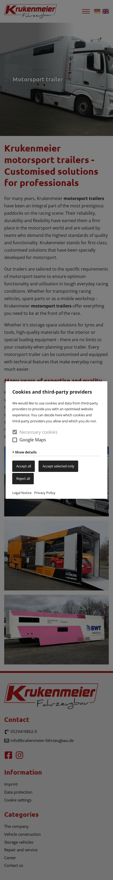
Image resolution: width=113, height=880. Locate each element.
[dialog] (56, 440)
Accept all (23, 466)
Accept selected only (58, 466)
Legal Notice (22, 492)
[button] (14, 439)
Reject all (23, 478)
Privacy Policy (44, 492)
